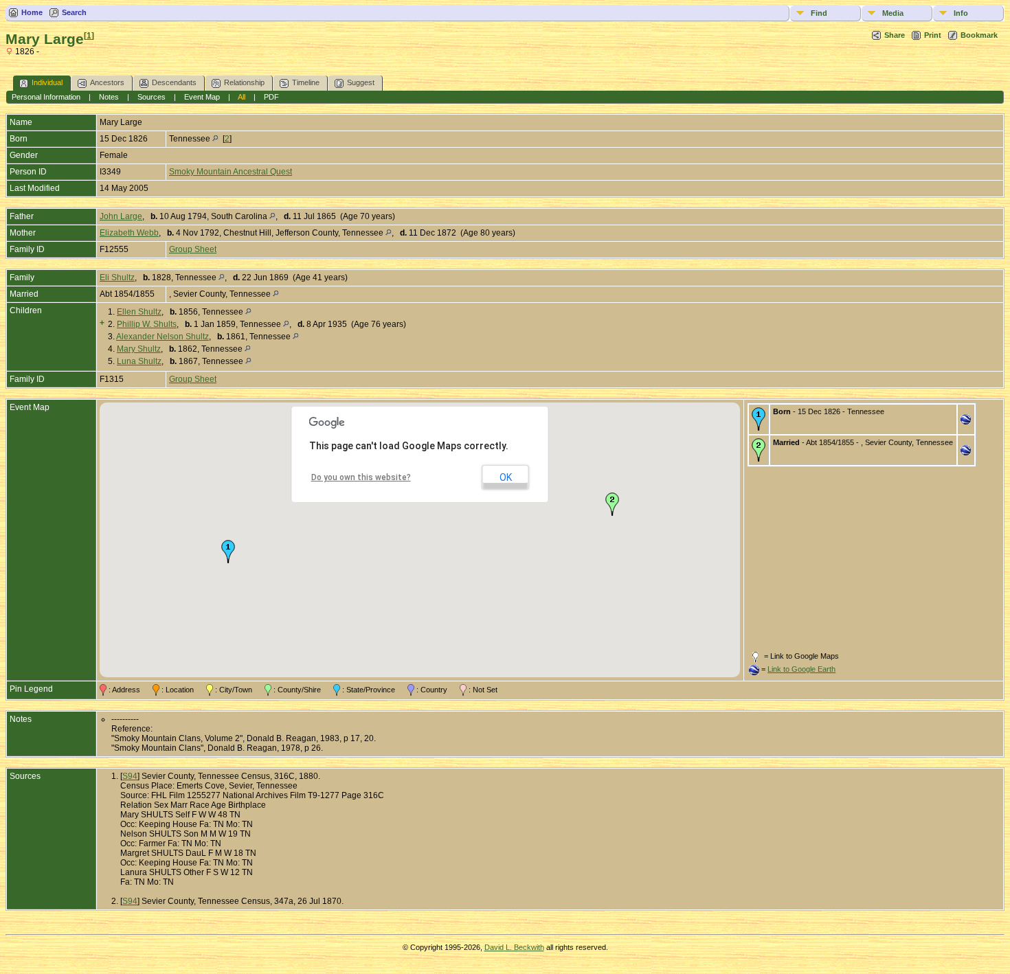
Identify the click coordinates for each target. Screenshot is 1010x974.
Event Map (202, 97)
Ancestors (107, 82)
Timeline (305, 82)
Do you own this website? (361, 477)
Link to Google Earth (801, 669)
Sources (151, 97)
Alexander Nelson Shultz (162, 336)
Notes (109, 97)
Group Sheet (192, 249)
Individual (47, 82)
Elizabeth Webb (129, 233)
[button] (228, 551)
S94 (129, 776)
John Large (121, 216)
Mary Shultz (139, 349)
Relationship (244, 82)
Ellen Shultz (139, 312)
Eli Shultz (117, 277)
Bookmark (979, 35)
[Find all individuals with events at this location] (215, 139)
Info (961, 13)
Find (819, 13)
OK (506, 477)
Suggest (360, 82)
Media (893, 13)
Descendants (174, 82)
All (241, 97)
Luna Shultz (139, 361)
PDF (271, 97)
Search (74, 12)
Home (32, 12)
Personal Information (46, 97)
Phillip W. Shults (147, 324)
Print (932, 35)
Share (894, 35)
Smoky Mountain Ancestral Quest (230, 172)
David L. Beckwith (514, 947)
